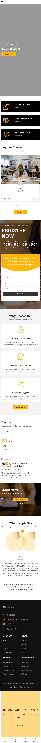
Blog (4, 644)
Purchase (30, 687)
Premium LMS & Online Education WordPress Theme (20, 683)
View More (17, 107)
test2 (3, 445)
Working (20, 504)
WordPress (25, 662)
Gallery (23, 648)
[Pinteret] (12, 628)
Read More (20, 169)
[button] (16, 205)
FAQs (23, 652)
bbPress (24, 674)
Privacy (10, 687)
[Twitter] (8, 628)
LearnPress (25, 666)
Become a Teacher (9, 652)
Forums (5, 666)
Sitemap (23, 687)
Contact (5, 648)
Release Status (8, 674)
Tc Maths (20, 191)
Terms (16, 687)
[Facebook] (4, 628)
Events (23, 644)
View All (6, 431)
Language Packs (8, 670)
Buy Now (8, 54)
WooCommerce (26, 670)
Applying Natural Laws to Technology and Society (14, 464)
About (5, 640)
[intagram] (16, 628)
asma (20, 188)
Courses (24, 640)
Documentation (8, 662)
